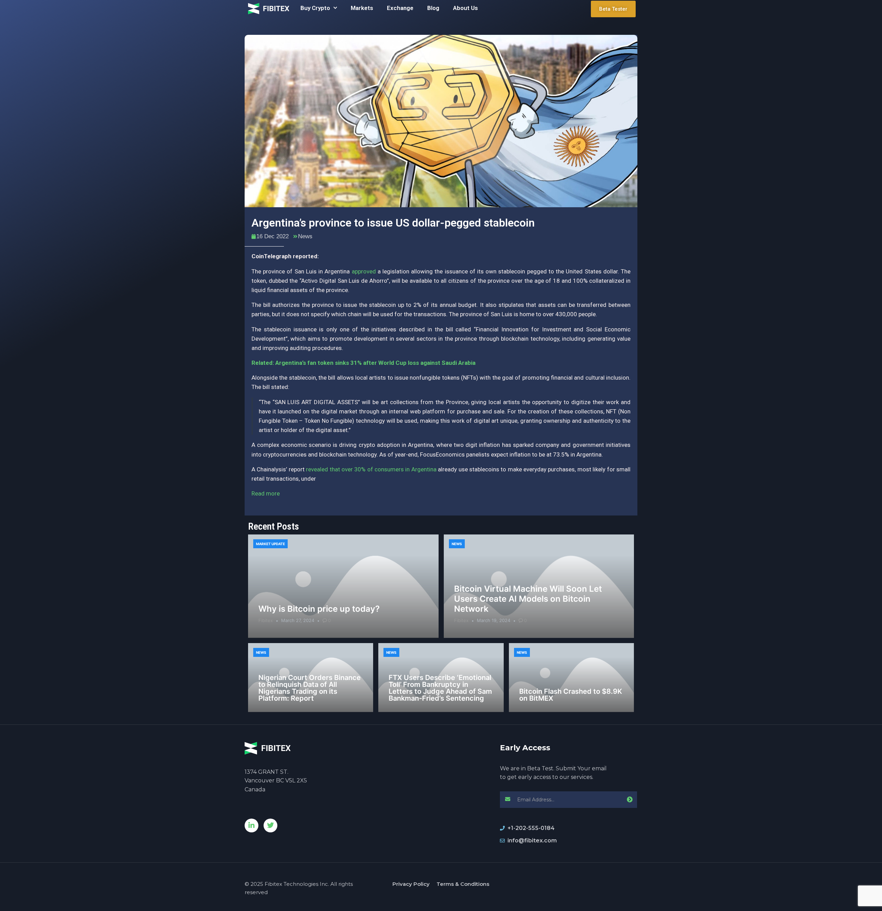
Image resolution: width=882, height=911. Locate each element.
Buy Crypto (315, 7)
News (305, 236)
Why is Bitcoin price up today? (319, 609)
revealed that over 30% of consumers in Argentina (371, 469)
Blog (433, 7)
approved (364, 271)
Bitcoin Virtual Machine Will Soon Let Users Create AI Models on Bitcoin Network (528, 599)
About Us (465, 7)
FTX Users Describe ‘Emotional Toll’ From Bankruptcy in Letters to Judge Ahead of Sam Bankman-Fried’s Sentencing (440, 687)
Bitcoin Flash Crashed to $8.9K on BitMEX (570, 694)
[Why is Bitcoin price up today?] (343, 586)
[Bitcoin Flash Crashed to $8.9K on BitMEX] (571, 677)
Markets (362, 7)
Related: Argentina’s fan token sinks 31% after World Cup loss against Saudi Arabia (363, 362)
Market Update (270, 544)
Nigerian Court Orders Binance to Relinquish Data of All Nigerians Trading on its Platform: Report (309, 687)
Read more (266, 493)
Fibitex (265, 620)
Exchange (400, 7)
